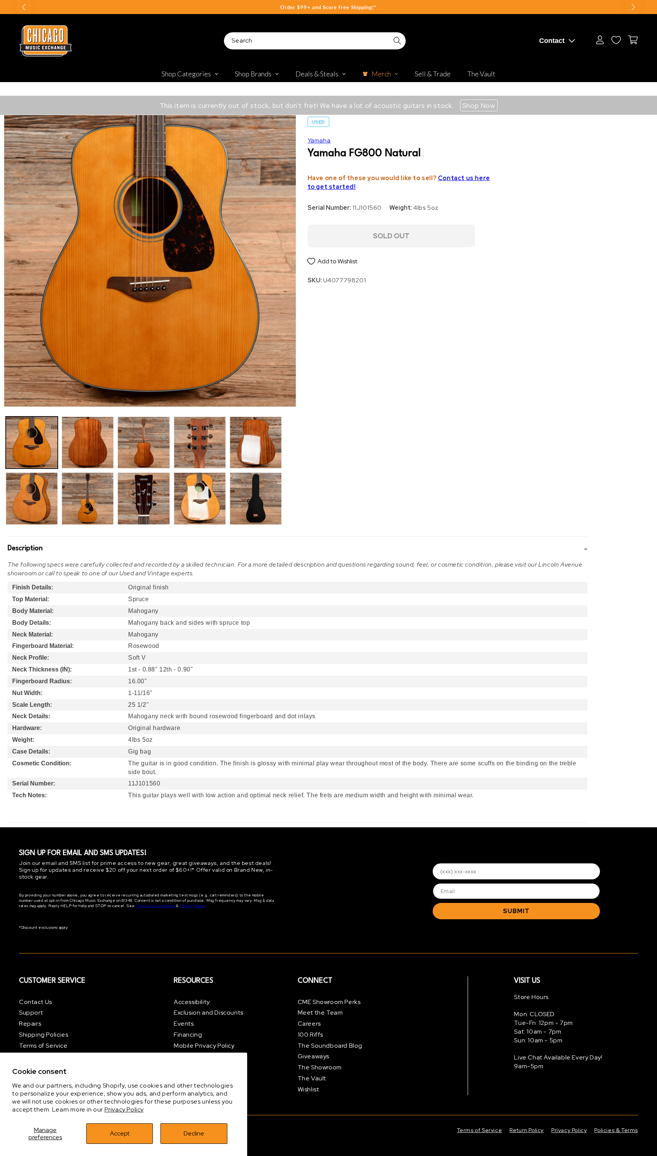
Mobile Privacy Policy (204, 1046)
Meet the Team (320, 1013)
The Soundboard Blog (330, 1046)
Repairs (30, 1024)
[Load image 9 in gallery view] (256, 442)
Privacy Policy (124, 1109)
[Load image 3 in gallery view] (88, 442)
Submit (516, 911)
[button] (297, 549)
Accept (120, 1133)
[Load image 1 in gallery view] (32, 442)
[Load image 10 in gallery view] (256, 498)
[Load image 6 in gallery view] (143, 498)
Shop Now (478, 105)
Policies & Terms (616, 1130)
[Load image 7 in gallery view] (200, 442)
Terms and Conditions (155, 906)
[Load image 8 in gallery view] (200, 498)
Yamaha (319, 140)
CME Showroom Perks (329, 1002)
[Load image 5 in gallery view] (143, 442)
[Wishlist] (616, 40)
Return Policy (526, 1130)
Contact (552, 40)
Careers (309, 1024)
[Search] (397, 40)
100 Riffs (310, 1035)
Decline (194, 1133)
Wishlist (308, 1089)
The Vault (312, 1079)
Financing (188, 1035)
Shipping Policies (43, 1035)
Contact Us (35, 1002)
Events (184, 1024)
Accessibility (192, 1002)
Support (31, 1013)
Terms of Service (43, 1046)
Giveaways (313, 1057)
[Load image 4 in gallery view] (88, 498)
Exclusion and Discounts (208, 1013)
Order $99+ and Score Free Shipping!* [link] (328, 7)
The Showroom (320, 1068)
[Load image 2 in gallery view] (32, 498)
